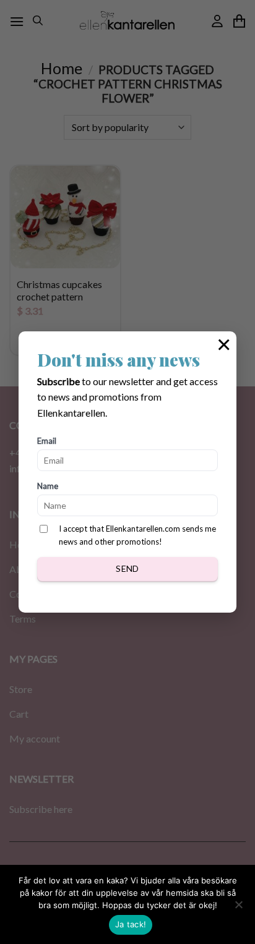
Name (47, 486)
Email (46, 441)
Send (127, 568)
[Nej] (238, 908)
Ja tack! (130, 924)
